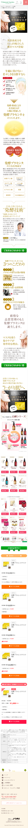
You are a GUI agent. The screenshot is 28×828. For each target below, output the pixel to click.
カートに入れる (14, 586)
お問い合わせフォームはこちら (14, 803)
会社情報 (3, 808)
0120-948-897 (10, 797)
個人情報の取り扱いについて (7, 813)
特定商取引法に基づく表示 (7, 810)
